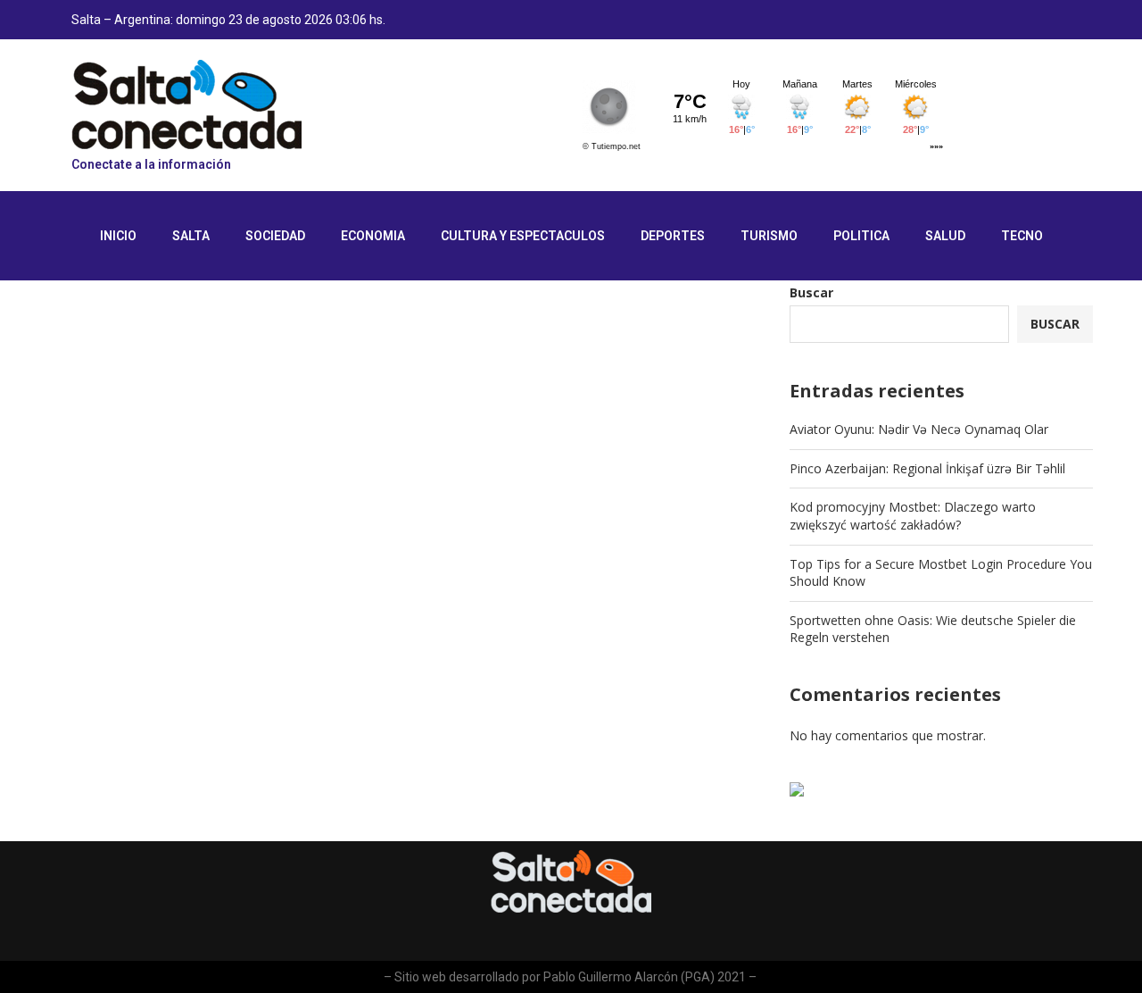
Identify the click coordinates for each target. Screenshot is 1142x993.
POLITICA (861, 236)
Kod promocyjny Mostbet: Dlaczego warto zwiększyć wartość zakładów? (913, 515)
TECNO (1022, 236)
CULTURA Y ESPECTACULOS (523, 236)
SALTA (191, 236)
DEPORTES (673, 236)
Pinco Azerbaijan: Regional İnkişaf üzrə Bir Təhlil (927, 468)
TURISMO (769, 236)
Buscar (811, 292)
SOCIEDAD (275, 236)
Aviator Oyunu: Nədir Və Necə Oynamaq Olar (919, 429)
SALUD (945, 236)
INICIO (118, 236)
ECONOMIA (373, 236)
